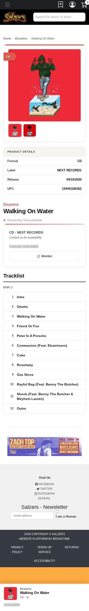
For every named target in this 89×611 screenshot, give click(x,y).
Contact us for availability (25, 237)
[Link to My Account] (72, 5)
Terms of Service (44, 550)
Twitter (45, 489)
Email (46, 498)
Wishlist (46, 256)
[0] (84, 5)
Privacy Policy (17, 550)
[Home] (15, 17)
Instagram (46, 493)
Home (7, 38)
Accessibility (44, 560)
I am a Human (66, 516)
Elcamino (21, 38)
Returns (72, 547)
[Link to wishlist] (60, 5)
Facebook (46, 484)
